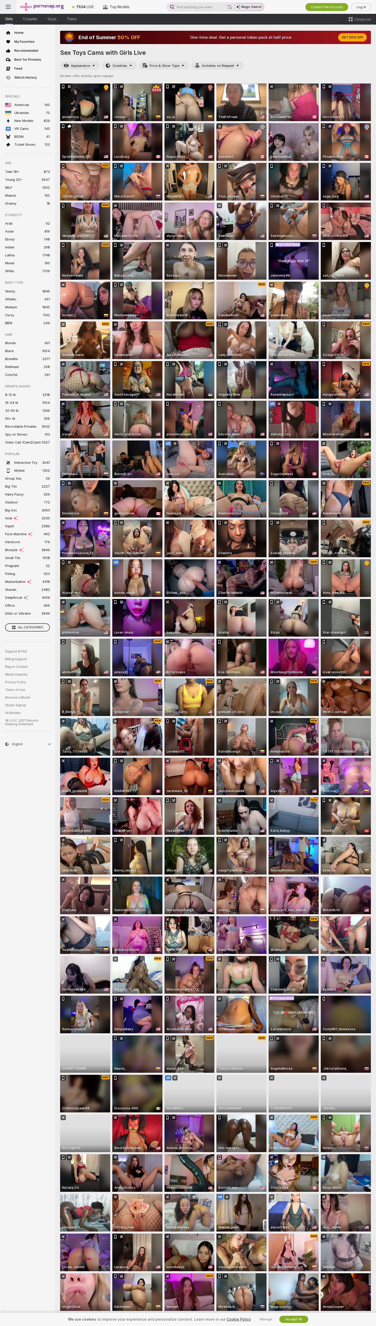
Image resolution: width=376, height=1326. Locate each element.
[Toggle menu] (8, 7)
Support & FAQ (16, 651)
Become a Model (17, 697)
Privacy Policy (15, 682)
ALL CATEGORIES (30, 627)
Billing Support (16, 659)
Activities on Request (218, 66)
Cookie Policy (239, 1319)
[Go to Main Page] (42, 7)
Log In (361, 7)
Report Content (16, 667)
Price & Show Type (164, 66)
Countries (120, 66)
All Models (13, 713)
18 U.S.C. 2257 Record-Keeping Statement (22, 722)
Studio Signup (15, 705)
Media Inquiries (16, 674)
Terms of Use (15, 690)
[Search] (229, 6)
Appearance (80, 66)
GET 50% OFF (352, 37)
